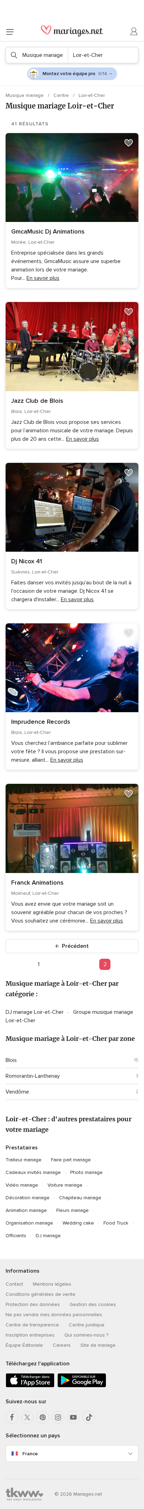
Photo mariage (86, 1172)
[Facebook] (12, 1417)
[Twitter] (27, 1417)
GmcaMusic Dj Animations (48, 231)
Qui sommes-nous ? (86, 1335)
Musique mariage (25, 95)
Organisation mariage (29, 1223)
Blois (11, 1060)
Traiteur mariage (24, 1160)
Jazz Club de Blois (37, 401)
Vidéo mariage (22, 1185)
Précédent (75, 946)
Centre (61, 95)
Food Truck (115, 1223)
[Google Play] (81, 1386)
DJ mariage (48, 1236)
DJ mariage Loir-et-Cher (35, 1012)
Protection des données (33, 1304)
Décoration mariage (28, 1198)
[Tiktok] (88, 1417)
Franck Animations (37, 882)
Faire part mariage (71, 1160)
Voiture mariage (65, 1185)
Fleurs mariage (72, 1210)
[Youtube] (73, 1417)
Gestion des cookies (93, 1304)
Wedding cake (78, 1223)
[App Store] (30, 1386)
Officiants (16, 1236)
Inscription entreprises (30, 1335)
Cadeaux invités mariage (33, 1172)
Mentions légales (52, 1284)
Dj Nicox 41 (26, 561)
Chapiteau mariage (80, 1198)
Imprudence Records (40, 722)
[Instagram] (58, 1417)
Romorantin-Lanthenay (33, 1076)
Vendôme (17, 1091)
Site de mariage (98, 1345)
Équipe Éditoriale (24, 1345)
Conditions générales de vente (40, 1294)
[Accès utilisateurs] (134, 31)
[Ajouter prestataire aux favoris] (129, 143)
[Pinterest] (42, 1417)
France (30, 1454)
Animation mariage (26, 1210)
